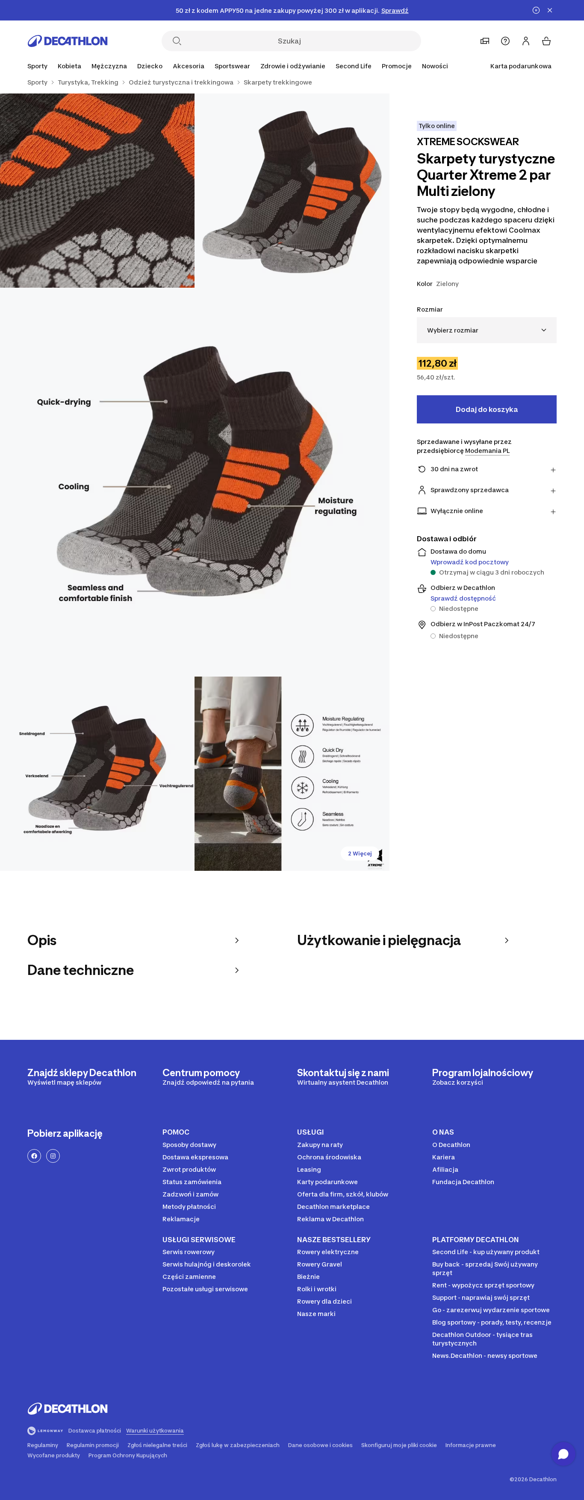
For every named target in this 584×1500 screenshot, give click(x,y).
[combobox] (487, 330)
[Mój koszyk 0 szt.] (546, 41)
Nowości (435, 66)
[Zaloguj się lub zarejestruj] (526, 41)
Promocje (397, 66)
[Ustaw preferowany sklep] (485, 41)
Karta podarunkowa (521, 66)
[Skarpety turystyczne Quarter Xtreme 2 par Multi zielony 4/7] (97, 774)
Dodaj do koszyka (487, 409)
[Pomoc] (505, 41)
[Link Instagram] (53, 1156)
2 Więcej (360, 853)
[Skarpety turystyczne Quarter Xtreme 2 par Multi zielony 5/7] (292, 774)
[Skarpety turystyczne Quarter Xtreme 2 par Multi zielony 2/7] (97, 190)
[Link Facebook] (34, 1156)
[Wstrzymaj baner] (536, 10)
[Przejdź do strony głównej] (67, 41)
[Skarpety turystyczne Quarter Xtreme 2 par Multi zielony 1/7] (292, 190)
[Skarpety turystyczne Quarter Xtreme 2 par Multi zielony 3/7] (194, 482)
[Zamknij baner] (550, 10)
